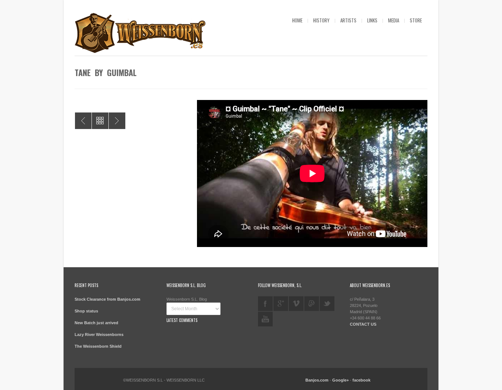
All (100, 120)
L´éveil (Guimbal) (117, 120)
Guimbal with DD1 (83, 120)
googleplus (280, 303)
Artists (348, 20)
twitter (327, 303)
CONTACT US (363, 324)
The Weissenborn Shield (98, 346)
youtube (265, 319)
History (321, 20)
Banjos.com (317, 380)
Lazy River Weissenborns (99, 334)
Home (297, 20)
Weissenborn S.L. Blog (186, 299)
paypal (311, 303)
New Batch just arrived (96, 323)
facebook (265, 303)
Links (372, 20)
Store (416, 20)
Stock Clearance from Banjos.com (107, 299)
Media (393, 20)
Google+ (340, 380)
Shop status (86, 311)
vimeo (296, 303)
